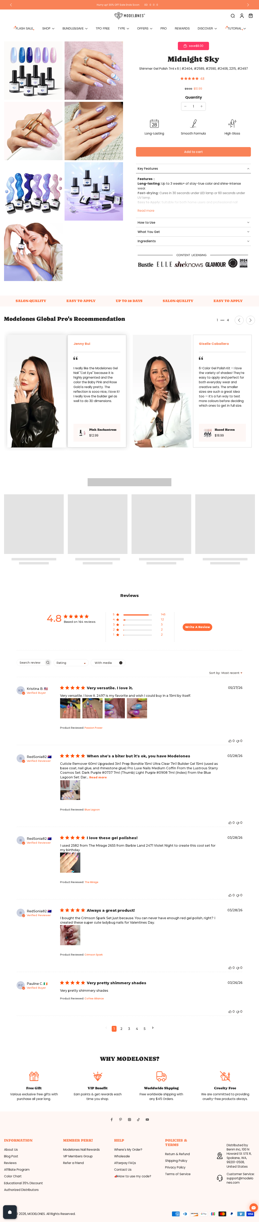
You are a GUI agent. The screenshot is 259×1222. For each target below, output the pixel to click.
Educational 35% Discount (23, 1183)
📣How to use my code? (132, 1176)
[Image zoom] (33, 70)
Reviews (10, 1163)
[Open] (10, 1212)
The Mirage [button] (91, 882)
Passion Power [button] (93, 727)
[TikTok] (138, 1119)
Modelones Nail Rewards (81, 1149)
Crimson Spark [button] (94, 954)
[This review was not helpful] (237, 741)
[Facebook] (111, 1119)
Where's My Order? (128, 1149)
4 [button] (137, 1029)
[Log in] (241, 16)
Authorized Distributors (21, 1190)
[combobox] (71, 662)
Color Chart (13, 1176)
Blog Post (11, 1156)
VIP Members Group (78, 1156)
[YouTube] (147, 1119)
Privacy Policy (175, 1167)
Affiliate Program (17, 1169)
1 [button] (114, 1029)
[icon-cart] (250, 16)
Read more (146, 210)
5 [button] (144, 1029)
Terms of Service (178, 1174)
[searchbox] (30, 662)
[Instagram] (129, 1119)
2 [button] (121, 1029)
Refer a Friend (73, 1163)
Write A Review (197, 627)
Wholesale (122, 1156)
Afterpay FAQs (125, 1163)
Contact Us (123, 1169)
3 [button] (129, 1029)
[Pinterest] (120, 1119)
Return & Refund (177, 1154)
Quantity (193, 97)
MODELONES (36, 1214)
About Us (11, 1149)
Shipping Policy (176, 1161)
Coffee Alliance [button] (94, 998)
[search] (232, 16)
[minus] (185, 106)
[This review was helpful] (230, 741)
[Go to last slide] (11, 4)
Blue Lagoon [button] (92, 809)
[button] (193, 152)
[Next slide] (248, 4)
